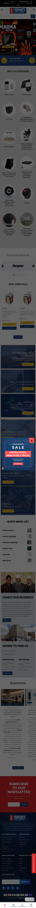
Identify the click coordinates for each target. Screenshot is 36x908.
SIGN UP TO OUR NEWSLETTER (34, 863)
